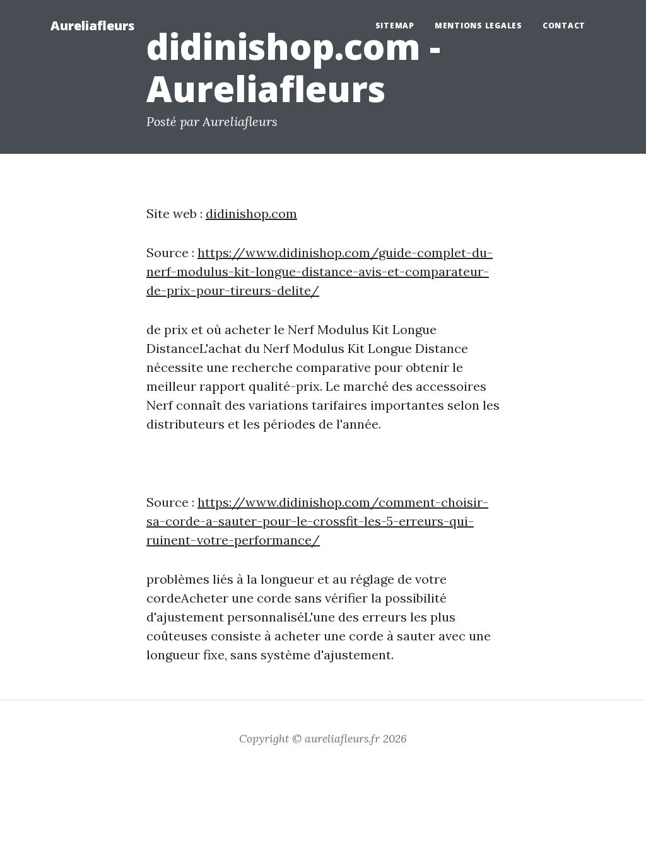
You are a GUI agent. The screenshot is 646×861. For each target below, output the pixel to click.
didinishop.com (251, 213)
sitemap (394, 25)
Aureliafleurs (92, 25)
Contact (564, 25)
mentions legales (478, 25)
